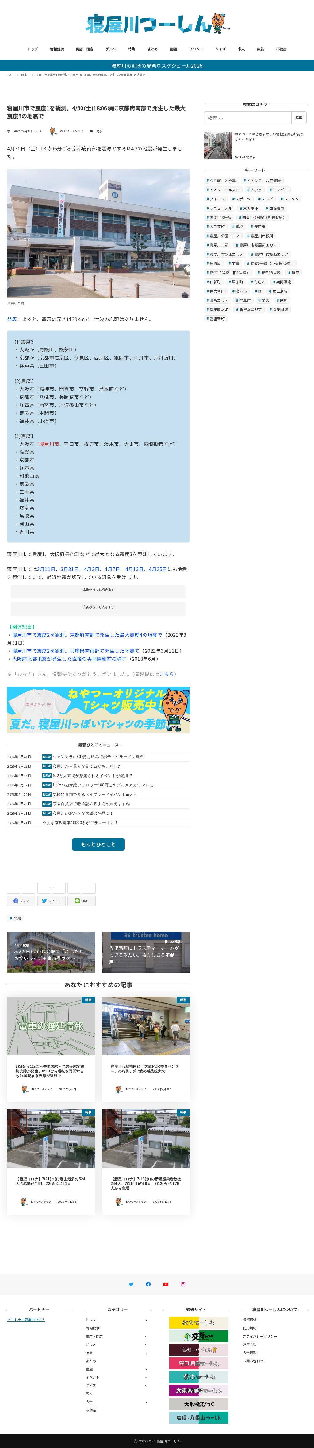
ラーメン (291, 198)
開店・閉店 (84, 48)
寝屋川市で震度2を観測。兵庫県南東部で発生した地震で (76, 650)
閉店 (265, 300)
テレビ (267, 198)
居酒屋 (215, 263)
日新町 (215, 281)
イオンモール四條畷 (264, 180)
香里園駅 (280, 309)
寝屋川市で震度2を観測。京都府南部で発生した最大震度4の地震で (87, 634)
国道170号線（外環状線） (264, 217)
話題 (173, 48)
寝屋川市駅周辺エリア (258, 244)
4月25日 (158, 569)
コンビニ (280, 189)
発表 (12, 319)
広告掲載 (249, 1352)
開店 (284, 300)
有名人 (260, 281)
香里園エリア (250, 309)
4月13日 (134, 569)
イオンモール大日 (225, 189)
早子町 (237, 281)
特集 (131, 48)
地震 (17, 918)
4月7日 (112, 569)
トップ (32, 48)
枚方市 (241, 291)
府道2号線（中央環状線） (272, 263)
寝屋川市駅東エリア (226, 254)
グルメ (110, 48)
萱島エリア (219, 300)
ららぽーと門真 (223, 180)
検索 (299, 117)
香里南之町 (219, 309)
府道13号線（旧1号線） (230, 272)
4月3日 (92, 569)
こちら (166, 674)
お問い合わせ (253, 1360)
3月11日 (46, 569)
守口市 (260, 226)
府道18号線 (271, 272)
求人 (241, 48)
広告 (260, 48)
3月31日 (70, 569)
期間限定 (283, 281)
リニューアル (221, 208)
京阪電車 (250, 208)
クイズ (220, 48)
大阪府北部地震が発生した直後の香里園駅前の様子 (69, 658)
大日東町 (217, 226)
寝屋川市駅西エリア (271, 254)
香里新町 (217, 318)
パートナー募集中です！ (26, 1319)
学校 (239, 226)
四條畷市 (276, 208)
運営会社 (249, 1344)
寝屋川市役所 (262, 235)
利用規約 (249, 1327)
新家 (295, 272)
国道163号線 (221, 217)
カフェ (256, 189)
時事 (99, 131)
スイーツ (217, 198)
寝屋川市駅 (219, 244)
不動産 (281, 48)
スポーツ (243, 198)
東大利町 (217, 291)
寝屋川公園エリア (225, 235)
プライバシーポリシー (260, 1336)
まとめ (152, 48)
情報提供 (57, 48)
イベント (196, 48)
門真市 (245, 300)
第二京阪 (280, 291)
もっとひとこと (98, 844)
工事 (235, 263)
